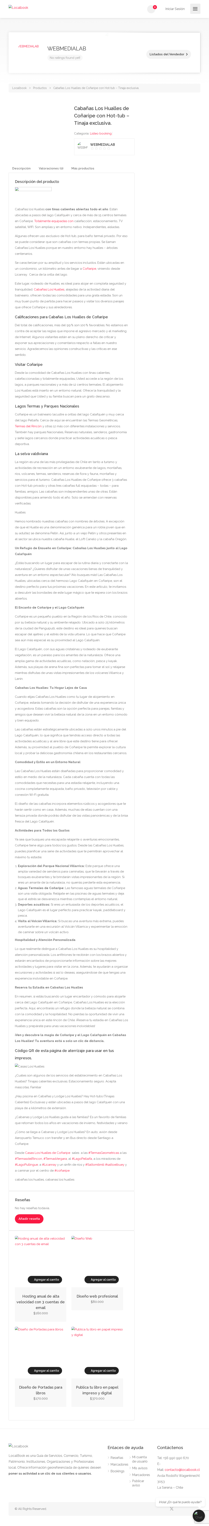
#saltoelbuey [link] (114, 1164)
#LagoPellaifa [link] (82, 1159)
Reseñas (116, 1458)
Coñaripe (89, 268)
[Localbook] (18, 7)
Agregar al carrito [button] (46, 1279)
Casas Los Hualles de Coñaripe (47, 1153)
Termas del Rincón (28, 426)
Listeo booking (101, 133)
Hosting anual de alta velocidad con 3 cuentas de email (41, 1302)
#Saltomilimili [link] (94, 1164)
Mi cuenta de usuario (140, 1459)
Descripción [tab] (21, 168)
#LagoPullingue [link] (26, 1164)
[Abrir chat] (199, 1516)
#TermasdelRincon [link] (28, 1159)
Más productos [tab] (82, 168)
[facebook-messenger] (185, 1509)
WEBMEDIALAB (66, 49)
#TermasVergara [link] (55, 1159)
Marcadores (119, 1464)
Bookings (117, 1471)
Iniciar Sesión (175, 9)
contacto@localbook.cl (182, 1470)
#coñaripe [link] (62, 1170)
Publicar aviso (138, 1483)
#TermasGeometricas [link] (103, 1153)
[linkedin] (178, 1509)
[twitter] (171, 1509)
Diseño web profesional (97, 1296)
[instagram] (191, 1509)
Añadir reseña (29, 1219)
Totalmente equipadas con (53, 221)
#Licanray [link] (49, 1164)
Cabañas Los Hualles (49, 289)
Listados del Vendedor (167, 54)
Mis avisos (140, 1468)
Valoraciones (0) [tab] (51, 168)
